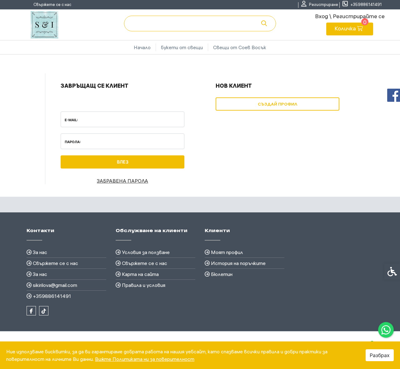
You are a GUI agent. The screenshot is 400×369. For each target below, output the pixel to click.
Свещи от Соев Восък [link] (239, 47)
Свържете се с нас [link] (52, 4)
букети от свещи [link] (182, 47)
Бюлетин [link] (221, 274)
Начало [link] (142, 47)
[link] (386, 330)
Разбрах (380, 355)
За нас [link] (40, 252)
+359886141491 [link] (52, 296)
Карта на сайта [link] (140, 274)
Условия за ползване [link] (146, 252)
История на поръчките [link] (238, 263)
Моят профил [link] (227, 252)
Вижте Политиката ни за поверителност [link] (144, 359)
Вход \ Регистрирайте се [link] (350, 16)
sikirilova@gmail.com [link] (55, 285)
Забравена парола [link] (122, 181)
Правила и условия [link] (143, 285)
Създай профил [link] (277, 104)
